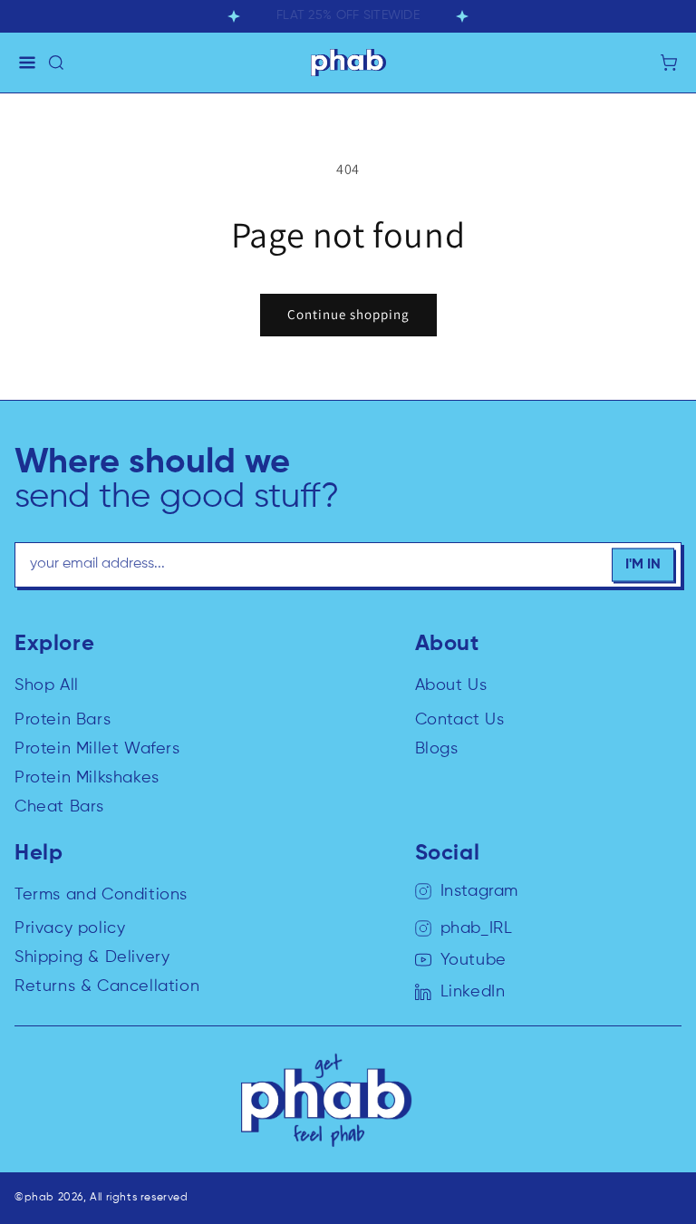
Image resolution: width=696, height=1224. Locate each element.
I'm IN (643, 565)
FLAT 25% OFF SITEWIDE (348, 15)
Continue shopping (348, 314)
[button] (27, 62)
